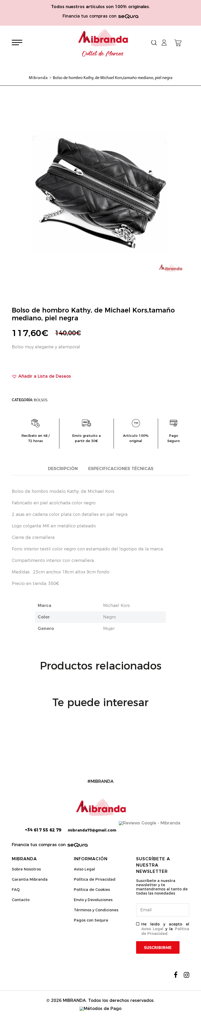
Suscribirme (158, 947)
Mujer (109, 628)
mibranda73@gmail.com (92, 830)
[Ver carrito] (177, 43)
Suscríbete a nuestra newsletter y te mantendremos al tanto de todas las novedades (162, 887)
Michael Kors (116, 605)
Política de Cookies (92, 889)
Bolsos (40, 400)
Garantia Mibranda (30, 879)
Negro (109, 617)
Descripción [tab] (63, 468)
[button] (41, 376)
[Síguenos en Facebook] (175, 975)
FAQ (16, 889)
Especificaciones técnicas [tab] (120, 468)
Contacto (21, 899)
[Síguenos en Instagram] (186, 975)
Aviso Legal (84, 869)
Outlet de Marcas (103, 53)
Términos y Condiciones (96, 910)
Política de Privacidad (94, 879)
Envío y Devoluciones (93, 899)
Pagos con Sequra (91, 920)
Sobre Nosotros (26, 869)
